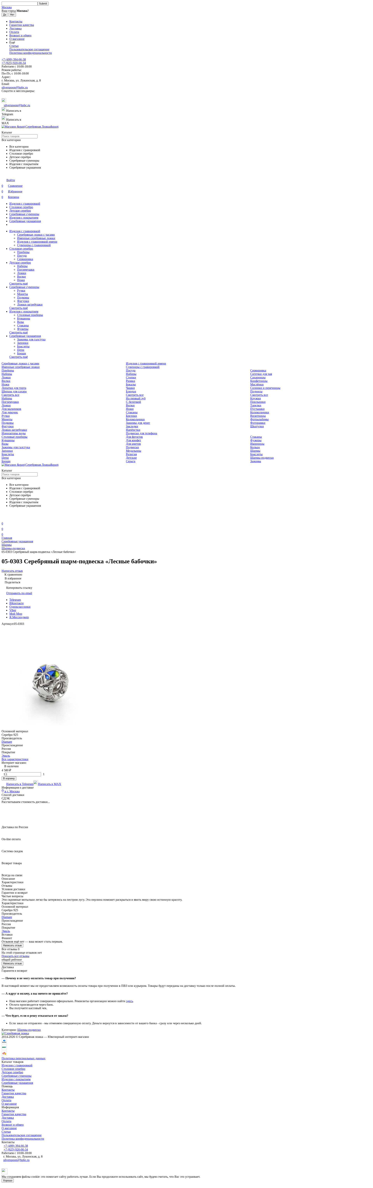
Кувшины (23, 318)
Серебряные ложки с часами (36, 234)
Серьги (130, 461)
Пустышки (257, 408)
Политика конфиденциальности (30, 53)
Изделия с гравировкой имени (37, 241)
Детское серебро (20, 210)
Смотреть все (10, 395)
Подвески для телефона (141, 433)
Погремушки (25, 269)
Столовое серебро (21, 207)
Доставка (15, 28)
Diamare (7, 741)
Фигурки (23, 301)
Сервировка (25, 259)
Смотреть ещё (18, 283)
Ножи (21, 280)
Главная (7, 537)
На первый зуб (136, 398)
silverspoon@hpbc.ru (15, 87)
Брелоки (131, 415)
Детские (131, 457)
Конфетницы (259, 381)
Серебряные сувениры (24, 214)
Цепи (20, 350)
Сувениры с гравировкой (34, 245)
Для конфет (133, 440)
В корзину (9, 778)
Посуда (22, 255)
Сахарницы (258, 377)
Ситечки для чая (261, 374)
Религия (131, 454)
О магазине (16, 39)
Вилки (21, 276)
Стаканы (23, 325)
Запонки (22, 343)
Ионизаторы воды (14, 433)
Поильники (258, 402)
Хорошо (7, 1180)
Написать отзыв (12, 945)
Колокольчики (259, 412)
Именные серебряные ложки (36, 238)
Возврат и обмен (20, 35)
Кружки (255, 398)
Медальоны (133, 450)
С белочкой (133, 402)
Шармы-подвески (262, 457)
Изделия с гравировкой (24, 203)
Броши (21, 353)
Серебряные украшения (25, 221)
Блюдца (131, 391)
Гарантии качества (21, 25)
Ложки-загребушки (30, 304)
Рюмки (130, 381)
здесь (129, 1001)
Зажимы (255, 461)
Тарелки (255, 405)
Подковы (23, 297)
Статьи (14, 46)
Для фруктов (134, 436)
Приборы (23, 252)
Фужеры (22, 329)
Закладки (132, 426)
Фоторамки (257, 422)
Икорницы (257, 443)
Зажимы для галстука (31, 339)
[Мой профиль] (4, 518)
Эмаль (6, 755)
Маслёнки (257, 384)
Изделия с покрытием (23, 217)
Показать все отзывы (15, 956)
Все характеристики (15, 759)
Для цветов (133, 443)
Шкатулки (257, 426)
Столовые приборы (30, 315)
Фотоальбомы (259, 419)
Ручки (21, 290)
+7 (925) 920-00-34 (14, 63)
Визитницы (258, 415)
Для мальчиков (11, 408)
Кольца (255, 447)
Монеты (22, 294)
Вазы (20, 322)
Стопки (131, 377)
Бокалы (131, 384)
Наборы (22, 266)
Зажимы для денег (138, 422)
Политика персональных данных (23, 1058)
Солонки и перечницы (265, 388)
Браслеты (23, 346)
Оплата (14, 32)
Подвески (132, 447)
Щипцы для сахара (14, 391)
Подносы (256, 391)
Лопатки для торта (14, 388)
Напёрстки (133, 429)
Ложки (21, 273)
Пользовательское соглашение (29, 49)
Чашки (130, 388)
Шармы (255, 450)
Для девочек (10, 412)
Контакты (15, 21)
